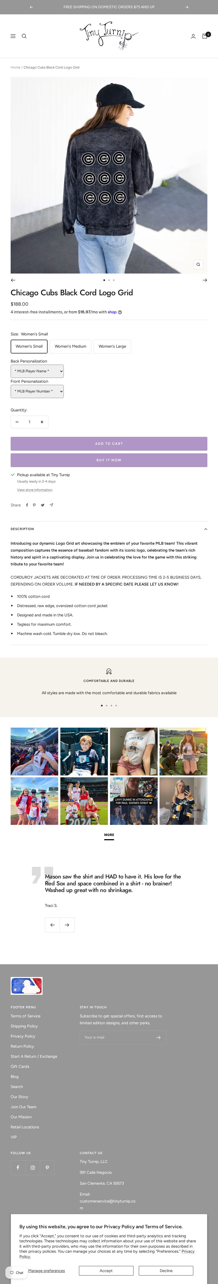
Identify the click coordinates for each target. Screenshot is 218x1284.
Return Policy (22, 1046)
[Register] (158, 1037)
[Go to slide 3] (114, 280)
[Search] (24, 36)
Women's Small (29, 346)
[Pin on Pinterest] (34, 505)
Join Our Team (23, 1106)
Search (17, 1086)
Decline (166, 1270)
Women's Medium (70, 346)
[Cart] (204, 36)
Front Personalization (29, 381)
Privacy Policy (23, 1036)
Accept (106, 1270)
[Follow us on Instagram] (32, 1167)
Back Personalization (29, 361)
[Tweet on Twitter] (42, 505)
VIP (14, 1137)
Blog (15, 1076)
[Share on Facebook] (27, 505)
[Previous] (13, 280)
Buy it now (109, 460)
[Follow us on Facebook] (18, 1167)
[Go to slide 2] (109, 280)
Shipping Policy (24, 1026)
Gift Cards (20, 1066)
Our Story (19, 1096)
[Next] (205, 280)
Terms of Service (25, 1016)
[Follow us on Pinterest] (47, 1167)
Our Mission (21, 1117)
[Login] (193, 36)
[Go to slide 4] (116, 705)
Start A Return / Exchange (34, 1056)
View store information (34, 490)
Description (22, 529)
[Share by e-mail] (51, 505)
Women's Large (112, 346)
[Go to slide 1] (104, 280)
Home (15, 67)
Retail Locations (25, 1127)
